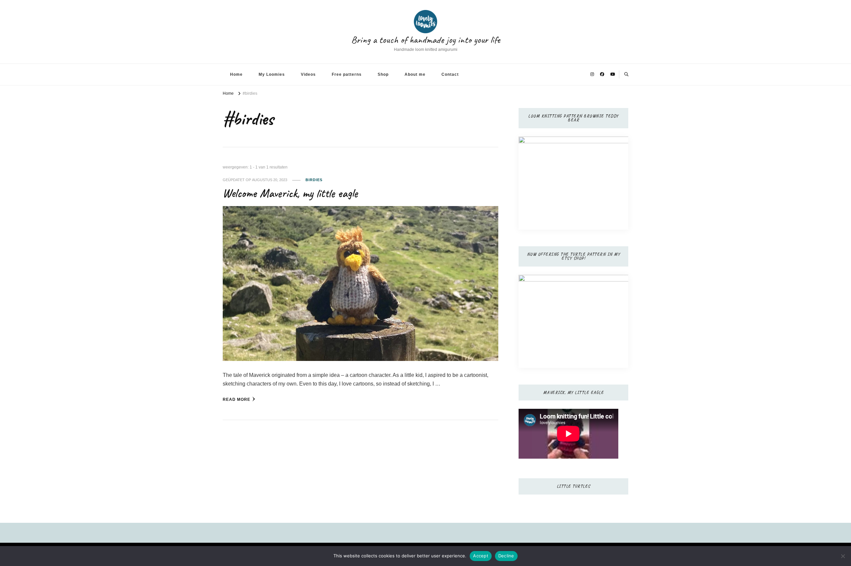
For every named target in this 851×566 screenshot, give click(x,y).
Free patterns (347, 74)
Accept (480, 555)
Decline (506, 555)
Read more (236, 399)
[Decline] (842, 556)
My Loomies (272, 74)
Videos (308, 74)
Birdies (313, 180)
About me (415, 74)
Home (236, 74)
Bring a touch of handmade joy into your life (425, 39)
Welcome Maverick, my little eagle (290, 193)
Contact (450, 74)
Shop (383, 74)
